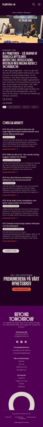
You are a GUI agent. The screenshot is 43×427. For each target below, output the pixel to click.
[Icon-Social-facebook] (17, 342)
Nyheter (21, 361)
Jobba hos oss (21, 367)
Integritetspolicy (31, 417)
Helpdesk (21, 387)
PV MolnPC (8, 417)
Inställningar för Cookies (21, 422)
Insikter (20, 12)
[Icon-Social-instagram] (21, 342)
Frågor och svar (21, 381)
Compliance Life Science (21, 350)
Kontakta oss (21, 370)
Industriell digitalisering (21, 353)
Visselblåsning (19, 417)
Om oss (21, 364)
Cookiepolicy (22, 418)
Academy (21, 378)
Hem (14, 12)
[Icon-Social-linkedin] (25, 342)
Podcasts (27, 12)
